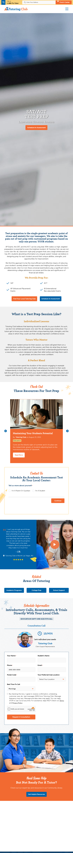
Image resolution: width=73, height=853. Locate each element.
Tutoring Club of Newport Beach (19, 552)
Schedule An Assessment (36, 128)
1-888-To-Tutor (13, 3)
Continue (57, 501)
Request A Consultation (21, 717)
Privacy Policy (17, 703)
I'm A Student (40, 491)
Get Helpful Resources (36, 794)
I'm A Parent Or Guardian (21, 491)
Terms (62, 701)
